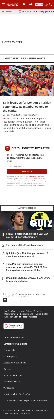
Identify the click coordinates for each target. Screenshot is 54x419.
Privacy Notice (37, 179)
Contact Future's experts (15, 343)
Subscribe (39, 4)
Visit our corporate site (25, 316)
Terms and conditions (13, 337)
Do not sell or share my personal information (25, 400)
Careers (7, 369)
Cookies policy (10, 356)
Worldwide (8, 388)
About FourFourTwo (12, 375)
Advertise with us (11, 381)
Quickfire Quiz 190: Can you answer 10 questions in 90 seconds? (27, 255)
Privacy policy (9, 350)
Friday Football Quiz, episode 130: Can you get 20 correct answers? (27, 235)
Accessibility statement (14, 362)
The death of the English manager (24, 245)
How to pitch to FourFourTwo (17, 394)
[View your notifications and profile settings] (24, 4)
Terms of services (35, 177)
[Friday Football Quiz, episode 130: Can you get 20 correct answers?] (27, 226)
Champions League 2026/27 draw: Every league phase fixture (28, 279)
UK (4, 300)
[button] (3, 4)
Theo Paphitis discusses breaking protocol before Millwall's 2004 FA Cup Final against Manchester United (27, 267)
